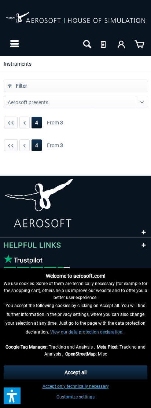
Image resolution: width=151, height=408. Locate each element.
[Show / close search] (86, 43)
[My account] (121, 43)
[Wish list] (104, 43)
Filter (21, 86)
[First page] (11, 122)
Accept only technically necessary (76, 386)
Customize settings (75, 397)
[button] (12, 395)
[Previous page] (24, 122)
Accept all (75, 372)
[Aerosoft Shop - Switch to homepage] (75, 21)
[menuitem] (13, 43)
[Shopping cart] (139, 43)
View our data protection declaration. (87, 332)
